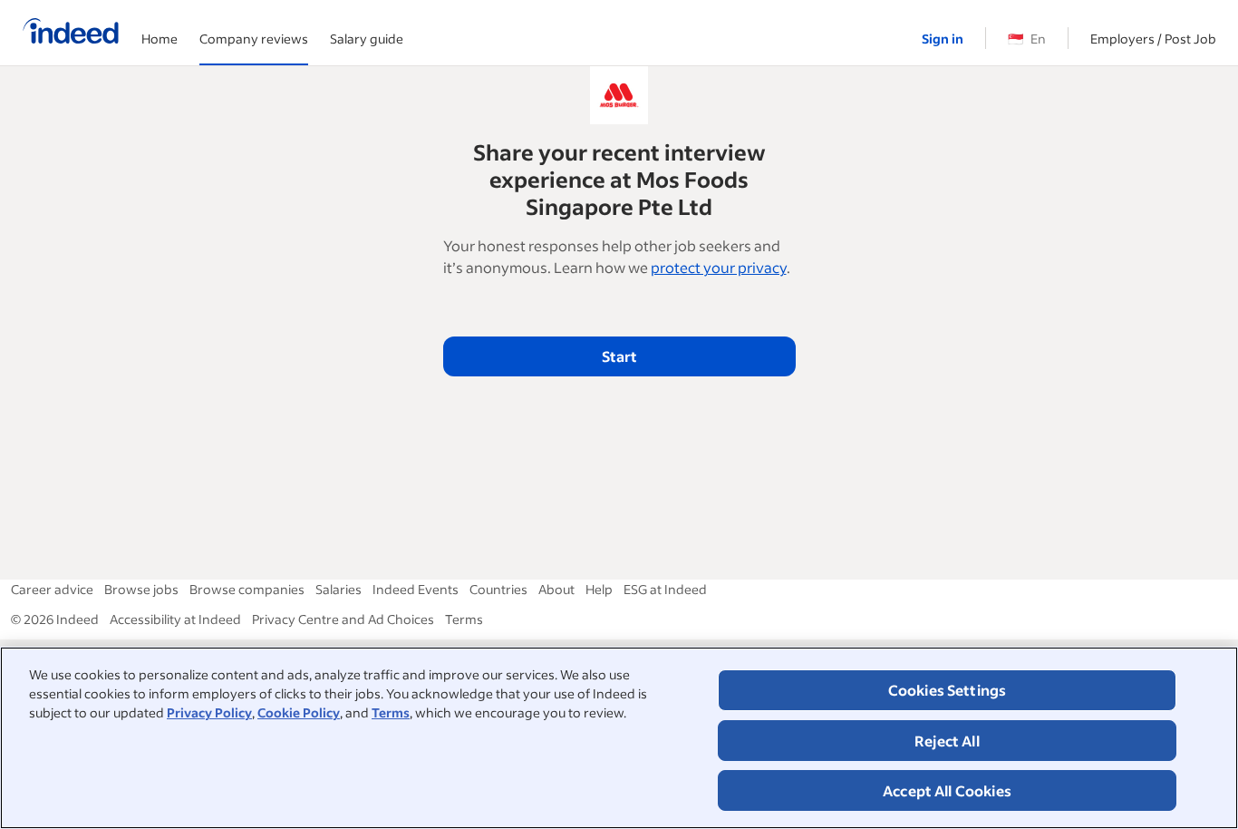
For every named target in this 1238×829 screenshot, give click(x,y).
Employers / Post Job (1153, 38)
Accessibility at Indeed (175, 619)
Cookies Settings (947, 689)
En (1027, 38)
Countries (498, 589)
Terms (391, 712)
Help (599, 589)
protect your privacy (719, 267)
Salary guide (366, 38)
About (556, 589)
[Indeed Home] (71, 32)
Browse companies (247, 589)
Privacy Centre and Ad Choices (343, 619)
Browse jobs (141, 589)
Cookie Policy (298, 712)
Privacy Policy (209, 712)
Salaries (338, 589)
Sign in (942, 38)
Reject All (947, 740)
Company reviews (253, 38)
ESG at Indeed (665, 589)
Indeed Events (415, 589)
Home (159, 38)
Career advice (52, 589)
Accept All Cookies (947, 790)
